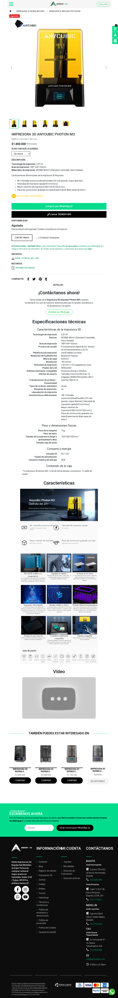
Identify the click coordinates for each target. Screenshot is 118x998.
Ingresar (67, 862)
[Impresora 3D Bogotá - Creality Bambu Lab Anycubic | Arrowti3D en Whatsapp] (17, 896)
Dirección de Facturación (68, 872)
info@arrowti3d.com (95, 959)
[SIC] (63, 986)
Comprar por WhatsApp (58, 206)
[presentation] (11, 67)
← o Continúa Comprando (47, 238)
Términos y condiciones (42, 903)
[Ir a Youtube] (25, 896)
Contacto (43, 862)
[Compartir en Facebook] (28, 279)
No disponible (98, 781)
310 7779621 (96, 900)
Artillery (42, 889)
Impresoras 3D (45, 875)
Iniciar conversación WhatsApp (74, 828)
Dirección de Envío (71, 878)
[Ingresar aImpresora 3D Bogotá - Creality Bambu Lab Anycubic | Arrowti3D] (115, 35)
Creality (103, 4)
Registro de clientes (47, 871)
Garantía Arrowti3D (47, 932)
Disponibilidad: (20, 220)
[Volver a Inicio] (10, 11)
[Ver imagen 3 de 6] (34, 123)
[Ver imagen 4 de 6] (45, 123)
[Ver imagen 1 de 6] (14, 123)
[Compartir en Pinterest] (40, 279)
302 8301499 (96, 880)
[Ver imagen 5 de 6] (55, 123)
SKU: (31, 139)
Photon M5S (36, 196)
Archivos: (17, 254)
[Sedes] (115, 41)
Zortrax (42, 880)
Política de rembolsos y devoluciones (42, 912)
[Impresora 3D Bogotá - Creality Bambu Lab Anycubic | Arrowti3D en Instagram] (25, 889)
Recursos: (17, 263)
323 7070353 (96, 924)
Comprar (20, 780)
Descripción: (19, 160)
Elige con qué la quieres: (25, 149)
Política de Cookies (47, 928)
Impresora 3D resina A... (20, 770)
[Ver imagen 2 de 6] (24, 123)
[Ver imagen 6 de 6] (65, 123)
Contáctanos (22, 238)
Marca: (15, 139)
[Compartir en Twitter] (34, 279)
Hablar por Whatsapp (60, 312)
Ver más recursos (25, 268)
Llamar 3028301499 (60, 214)
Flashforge (44, 897)
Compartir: (18, 279)
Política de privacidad (42, 921)
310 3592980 (96, 950)
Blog (41, 866)
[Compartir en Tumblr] (46, 279)
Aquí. (90, 249)
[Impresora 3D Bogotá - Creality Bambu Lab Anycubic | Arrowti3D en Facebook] (17, 889)
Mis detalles (68, 866)
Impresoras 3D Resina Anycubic (30, 11)
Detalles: (58, 285)
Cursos (42, 893)
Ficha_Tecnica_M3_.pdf (26, 258)
